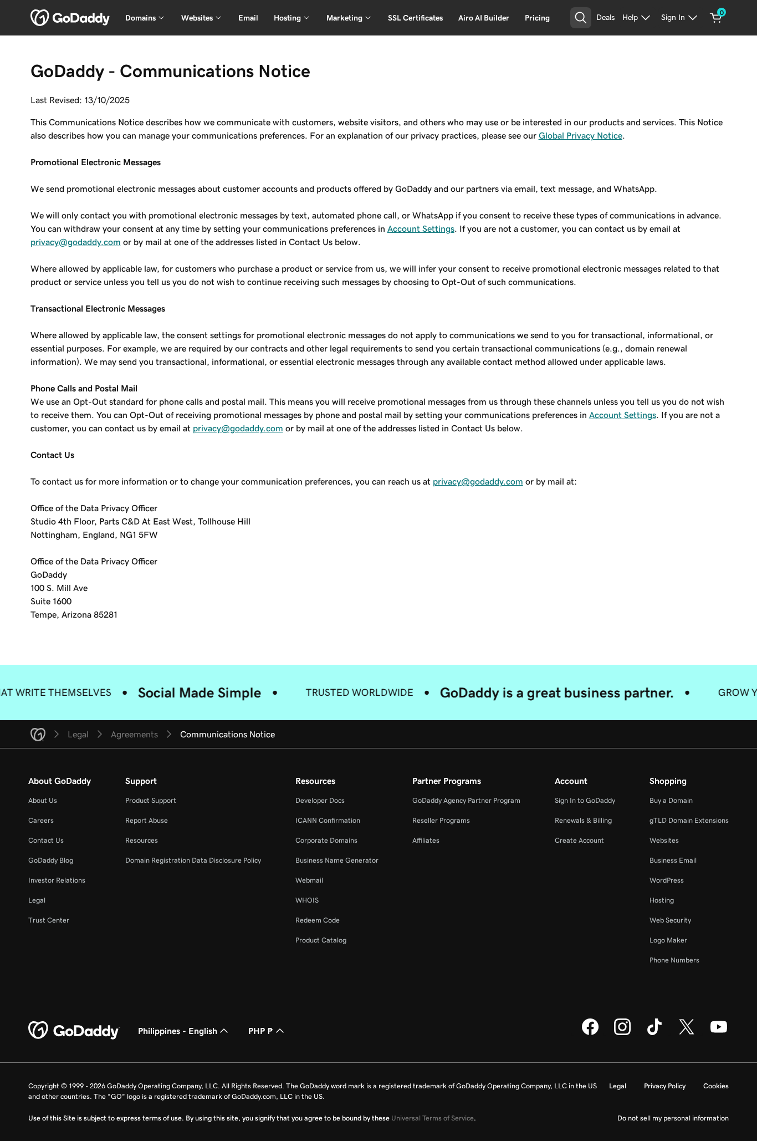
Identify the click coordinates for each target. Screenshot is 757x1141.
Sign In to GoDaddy (585, 800)
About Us (42, 800)
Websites (664, 840)
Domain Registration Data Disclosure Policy (193, 860)
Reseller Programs (441, 820)
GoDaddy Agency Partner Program (466, 800)
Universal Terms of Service (432, 1118)
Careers (41, 820)
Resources (141, 840)
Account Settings (420, 228)
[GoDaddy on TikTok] (654, 1033)
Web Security (670, 920)
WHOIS (307, 900)
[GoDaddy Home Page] (74, 1030)
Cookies (716, 1085)
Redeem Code (317, 920)
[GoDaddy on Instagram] (622, 1033)
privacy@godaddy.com (75, 241)
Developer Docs (320, 800)
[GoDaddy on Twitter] (687, 1033)
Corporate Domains (326, 840)
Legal (36, 900)
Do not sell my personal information (673, 1118)
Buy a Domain (671, 800)
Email (248, 18)
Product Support (150, 800)
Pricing (537, 18)
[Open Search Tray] (580, 17)
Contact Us (46, 840)
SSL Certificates (415, 18)
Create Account (579, 840)
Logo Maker (668, 940)
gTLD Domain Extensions (689, 820)
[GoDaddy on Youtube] (719, 1033)
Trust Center (48, 920)
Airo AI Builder (483, 18)
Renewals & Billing (583, 820)
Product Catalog (320, 940)
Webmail (309, 880)
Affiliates (425, 840)
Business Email (673, 860)
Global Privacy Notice (580, 135)
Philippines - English (177, 1030)
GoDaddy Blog (50, 860)
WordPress (666, 880)
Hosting (661, 900)
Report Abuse (146, 820)
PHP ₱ (260, 1030)
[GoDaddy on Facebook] (590, 1033)
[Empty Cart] (716, 18)
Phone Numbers (674, 960)
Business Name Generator (336, 860)
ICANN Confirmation (327, 820)
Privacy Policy (665, 1085)
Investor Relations (56, 880)
